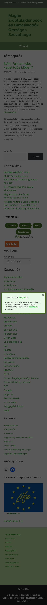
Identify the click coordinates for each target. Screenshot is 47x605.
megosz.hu (24, 297)
